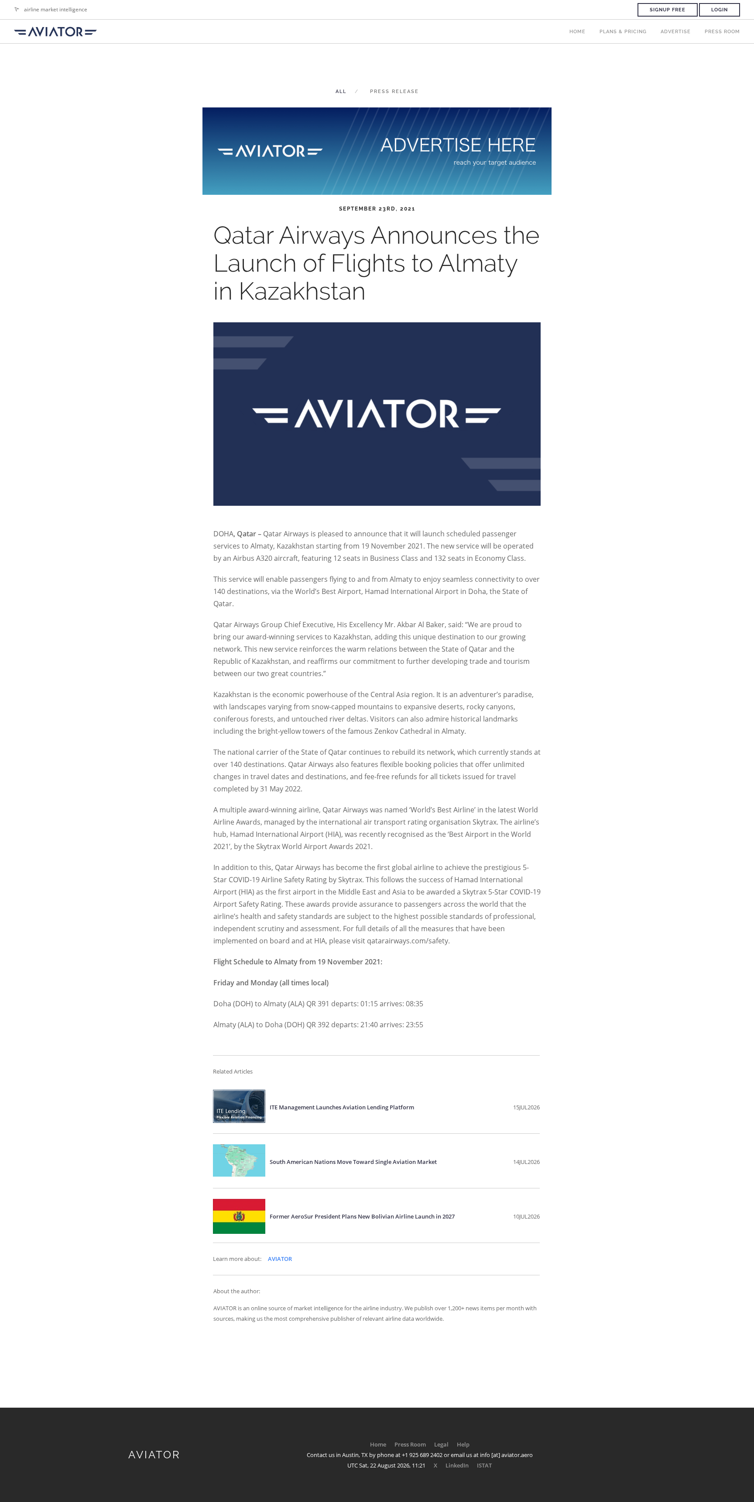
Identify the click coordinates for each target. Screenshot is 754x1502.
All (341, 91)
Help (463, 1444)
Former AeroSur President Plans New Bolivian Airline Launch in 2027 (362, 1216)
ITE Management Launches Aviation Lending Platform (342, 1107)
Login (719, 10)
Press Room (722, 32)
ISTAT (484, 1465)
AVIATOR (280, 1259)
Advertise (676, 32)
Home (577, 32)
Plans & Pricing (623, 32)
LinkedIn (457, 1465)
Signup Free (667, 10)
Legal (441, 1444)
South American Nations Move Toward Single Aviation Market (353, 1162)
